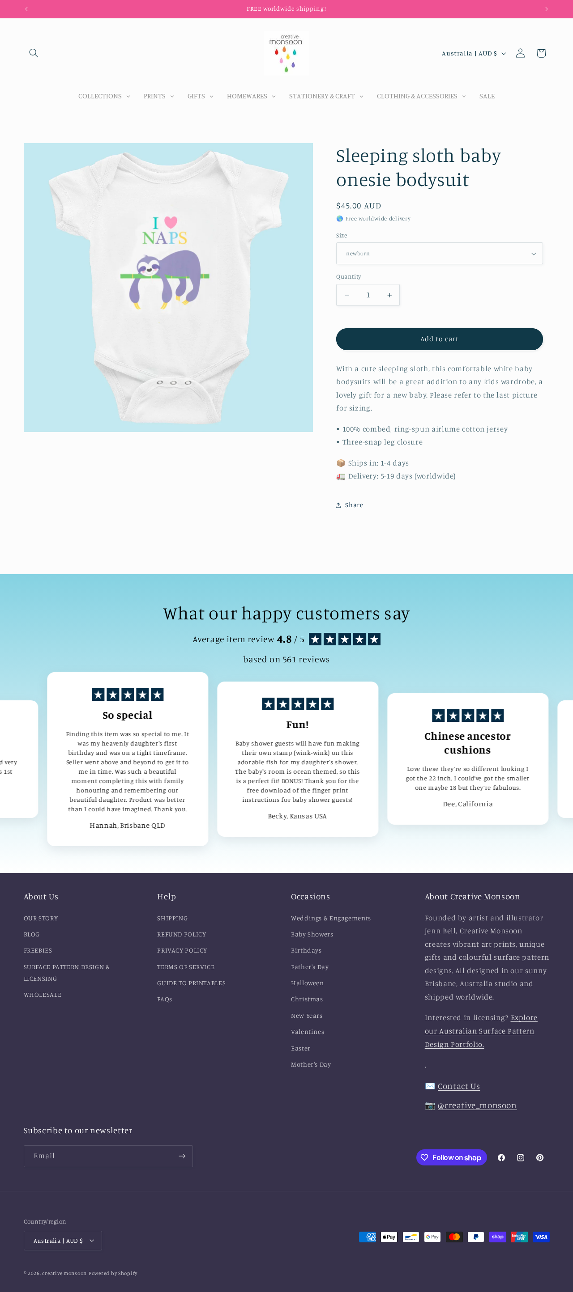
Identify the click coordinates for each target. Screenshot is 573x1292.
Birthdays (306, 950)
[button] (34, 53)
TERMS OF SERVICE (185, 966)
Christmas (307, 999)
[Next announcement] (546, 9)
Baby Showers (312, 934)
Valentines (307, 1032)
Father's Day (310, 966)
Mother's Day (311, 1064)
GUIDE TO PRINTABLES (191, 983)
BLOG (32, 934)
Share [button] (354, 505)
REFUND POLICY (181, 934)
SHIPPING (172, 918)
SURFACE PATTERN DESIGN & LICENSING (67, 972)
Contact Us (459, 1085)
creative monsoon (64, 1273)
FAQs (164, 999)
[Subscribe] (181, 1156)
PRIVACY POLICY (182, 950)
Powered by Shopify (113, 1273)
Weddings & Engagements (331, 918)
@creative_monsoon (477, 1105)
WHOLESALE (43, 994)
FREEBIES (38, 950)
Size (341, 235)
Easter (301, 1048)
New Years (307, 1015)
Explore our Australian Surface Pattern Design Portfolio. (481, 1031)
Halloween (307, 983)
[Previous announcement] (26, 9)
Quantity (348, 276)
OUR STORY (41, 918)
